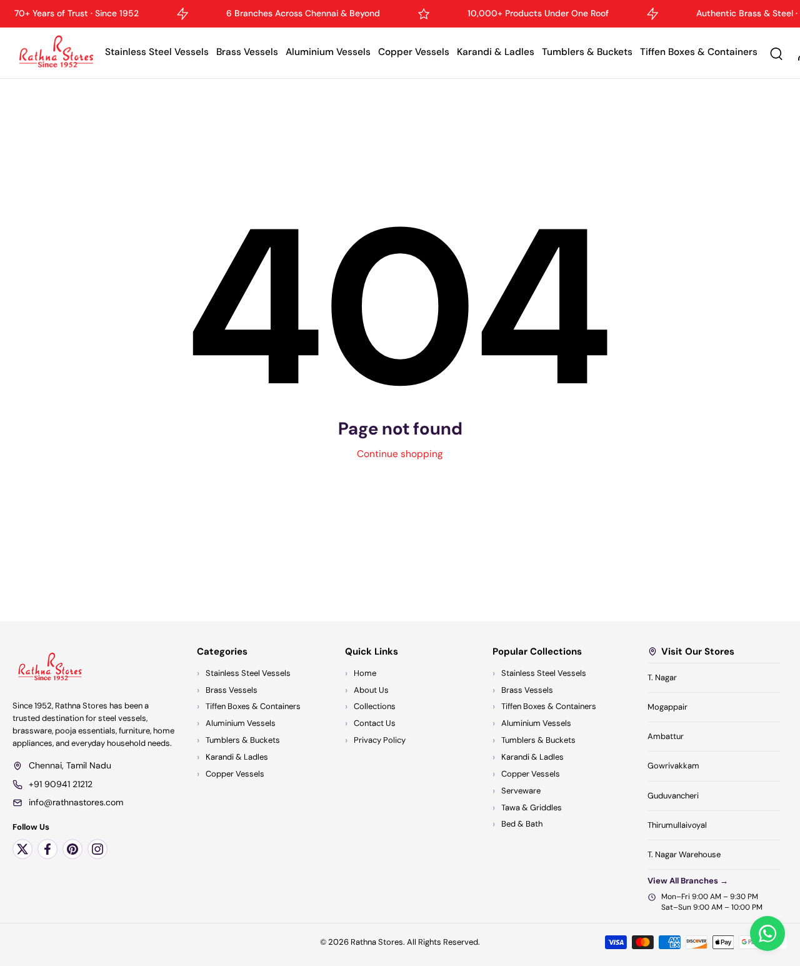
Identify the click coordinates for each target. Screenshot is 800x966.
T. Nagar (662, 677)
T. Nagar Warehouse (684, 854)
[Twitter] (22, 849)
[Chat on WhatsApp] (767, 933)
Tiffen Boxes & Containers (699, 52)
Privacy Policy (380, 740)
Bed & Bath (521, 824)
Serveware (521, 790)
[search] (776, 53)
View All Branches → (688, 880)
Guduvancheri (673, 795)
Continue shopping (400, 454)
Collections (375, 707)
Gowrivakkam (673, 766)
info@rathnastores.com (76, 802)
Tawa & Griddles (531, 807)
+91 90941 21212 (60, 784)
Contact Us (375, 723)
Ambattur (666, 736)
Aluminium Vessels (328, 52)
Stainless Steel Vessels (157, 52)
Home (365, 673)
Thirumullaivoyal (677, 825)
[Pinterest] (72, 849)
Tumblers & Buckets (587, 52)
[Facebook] (48, 849)
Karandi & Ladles (495, 52)
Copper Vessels (413, 52)
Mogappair (668, 707)
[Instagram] (98, 849)
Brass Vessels (247, 52)
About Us (371, 690)
